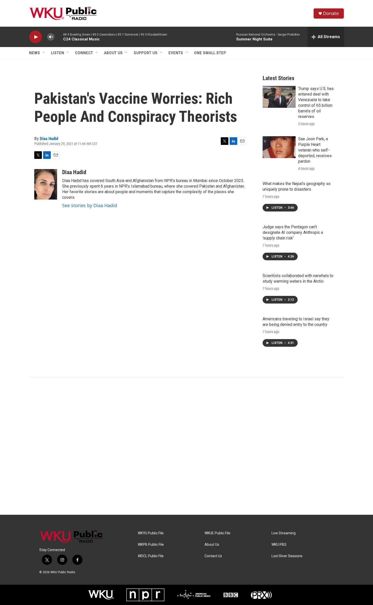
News (34, 53)
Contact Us (213, 556)
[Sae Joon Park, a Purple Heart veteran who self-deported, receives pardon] (279, 147)
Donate (331, 13)
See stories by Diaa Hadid (89, 205)
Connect (84, 53)
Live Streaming (284, 533)
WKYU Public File (151, 533)
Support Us (146, 53)
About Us (113, 53)
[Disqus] (186, 446)
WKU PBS (279, 545)
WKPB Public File (151, 545)
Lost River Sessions (287, 556)
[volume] (50, 37)
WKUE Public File (217, 533)
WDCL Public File (151, 556)
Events (175, 53)
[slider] (59, 36)
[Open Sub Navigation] (44, 53)
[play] (35, 37)
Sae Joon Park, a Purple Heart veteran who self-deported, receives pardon (315, 150)
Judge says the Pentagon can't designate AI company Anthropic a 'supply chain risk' (293, 232)
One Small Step (210, 53)
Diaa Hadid (49, 138)
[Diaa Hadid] (45, 184)
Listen (57, 53)
